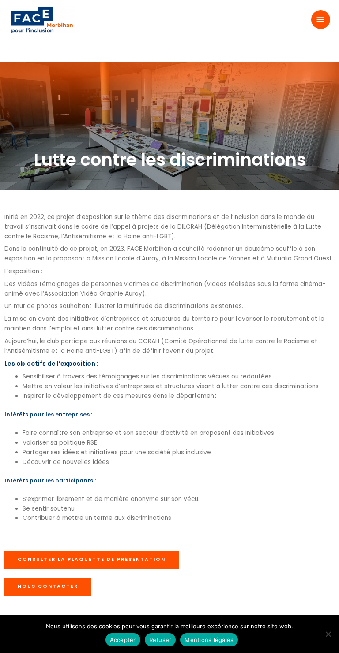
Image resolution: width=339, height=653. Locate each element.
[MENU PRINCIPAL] (321, 19)
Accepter (123, 639)
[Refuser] (328, 634)
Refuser (160, 639)
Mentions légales (209, 639)
